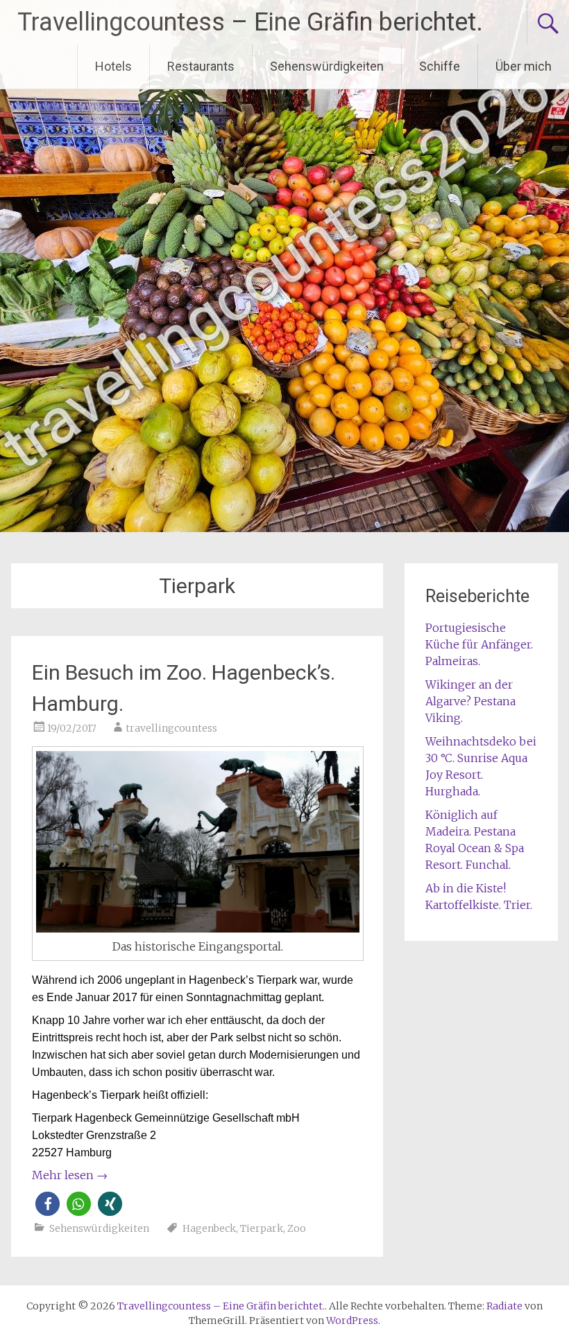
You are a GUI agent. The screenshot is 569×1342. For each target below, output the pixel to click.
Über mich (523, 66)
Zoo (296, 1228)
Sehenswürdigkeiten (327, 66)
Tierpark (261, 1228)
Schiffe (439, 66)
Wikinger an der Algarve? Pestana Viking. (470, 701)
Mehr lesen (70, 1175)
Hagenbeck (209, 1228)
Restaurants (201, 66)
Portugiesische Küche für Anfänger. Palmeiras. (479, 644)
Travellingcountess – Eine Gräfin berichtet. (250, 22)
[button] (47, 1204)
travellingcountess (171, 728)
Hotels (113, 66)
